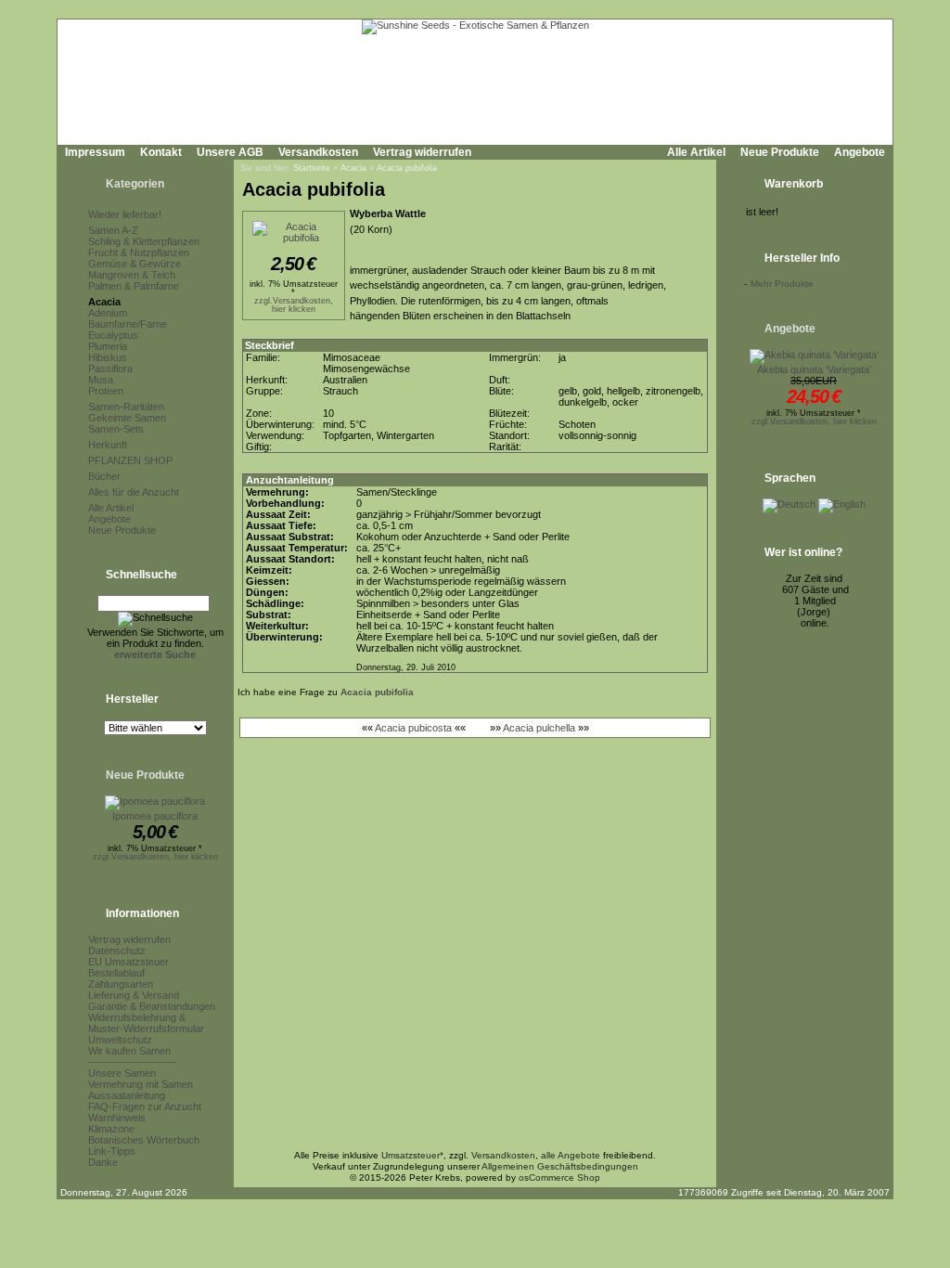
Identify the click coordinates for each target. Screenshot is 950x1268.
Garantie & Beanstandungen (151, 1006)
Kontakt (161, 152)
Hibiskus (107, 357)
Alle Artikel (696, 152)
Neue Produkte (779, 152)
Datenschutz (117, 950)
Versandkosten (318, 152)
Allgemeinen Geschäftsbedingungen (559, 1166)
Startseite (311, 168)
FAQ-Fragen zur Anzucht (144, 1106)
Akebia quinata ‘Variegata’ (814, 369)
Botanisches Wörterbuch (143, 1139)
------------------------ (132, 1061)
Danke (103, 1162)
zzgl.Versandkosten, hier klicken (155, 856)
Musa (100, 379)
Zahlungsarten (120, 984)
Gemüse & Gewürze (134, 263)
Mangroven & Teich (131, 274)
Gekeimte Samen (127, 417)
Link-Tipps (111, 1151)
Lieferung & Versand (133, 995)
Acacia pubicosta (413, 727)
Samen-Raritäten (126, 406)
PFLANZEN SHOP (130, 460)
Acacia (104, 301)
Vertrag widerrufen (422, 152)
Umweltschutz (120, 1039)
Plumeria (107, 346)
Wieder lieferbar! (124, 214)
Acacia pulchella (539, 727)
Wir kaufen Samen (129, 1050)
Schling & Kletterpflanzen (143, 241)
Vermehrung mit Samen (140, 1084)
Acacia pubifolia (407, 168)
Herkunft (107, 444)
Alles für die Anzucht (133, 492)
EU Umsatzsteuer (128, 961)
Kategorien (135, 183)
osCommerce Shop (559, 1177)
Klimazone (111, 1128)
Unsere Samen (122, 1073)
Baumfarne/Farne (127, 324)
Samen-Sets (116, 428)
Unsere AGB (230, 152)
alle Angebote (570, 1155)
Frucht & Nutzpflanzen (138, 252)
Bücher (104, 476)
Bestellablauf (116, 972)
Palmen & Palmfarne (133, 285)
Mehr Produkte (782, 283)
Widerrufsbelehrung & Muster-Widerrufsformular (146, 1023)
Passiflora (110, 368)
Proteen (105, 390)
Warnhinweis (117, 1117)
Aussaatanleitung (126, 1095)
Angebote (859, 152)
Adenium (107, 312)
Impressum (95, 152)
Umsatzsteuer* (412, 1155)
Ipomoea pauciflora (155, 816)
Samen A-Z (113, 230)
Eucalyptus (113, 335)
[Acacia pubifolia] (294, 237)
